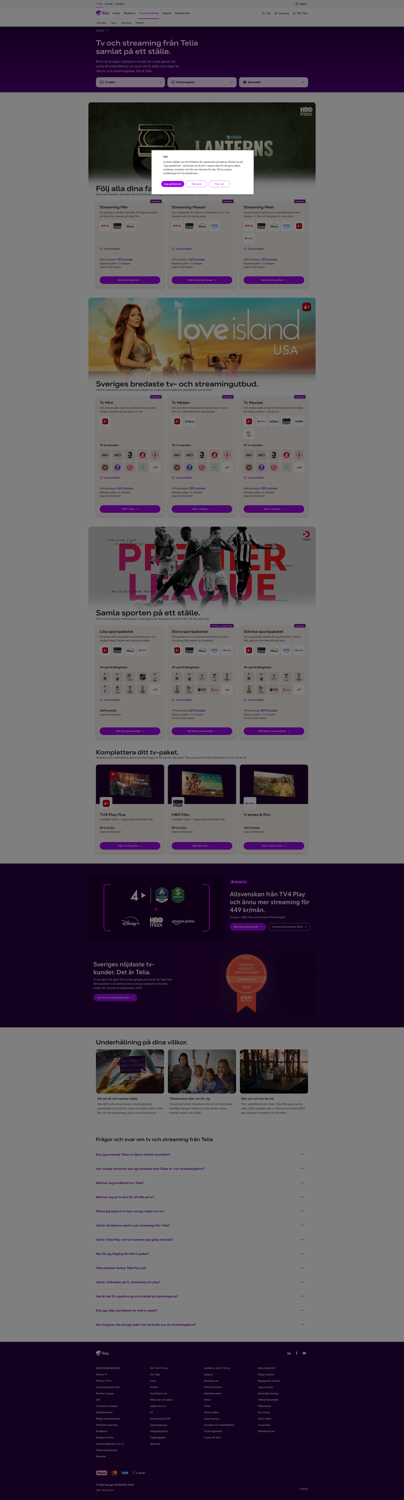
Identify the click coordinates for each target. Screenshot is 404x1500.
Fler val (219, 183)
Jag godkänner (172, 183)
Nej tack (196, 183)
